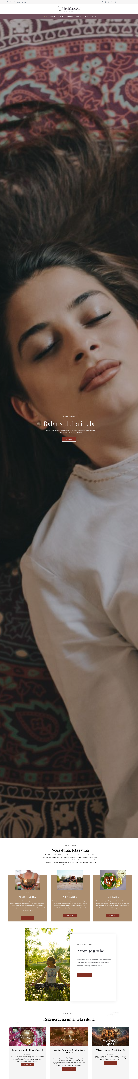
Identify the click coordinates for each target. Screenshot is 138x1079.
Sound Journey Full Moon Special (27, 1050)
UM (27, 893)
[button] (61, 16)
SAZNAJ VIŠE (27, 1064)
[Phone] (14, 2)
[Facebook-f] (102, 2)
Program (60, 16)
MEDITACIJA (27, 896)
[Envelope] (7, 2)
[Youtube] (108, 2)
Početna (44, 16)
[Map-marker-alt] (10, 2)
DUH (113, 893)
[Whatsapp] (115, 2)
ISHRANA (112, 896)
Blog (86, 16)
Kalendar (70, 16)
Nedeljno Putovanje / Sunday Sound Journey (69, 1051)
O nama (52, 16)
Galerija (78, 16)
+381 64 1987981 (21, 2)
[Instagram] (105, 2)
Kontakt (93, 16)
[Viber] (112, 2)
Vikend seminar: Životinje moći (110, 1050)
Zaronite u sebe (90, 950)
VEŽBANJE (70, 896)
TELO (70, 893)
